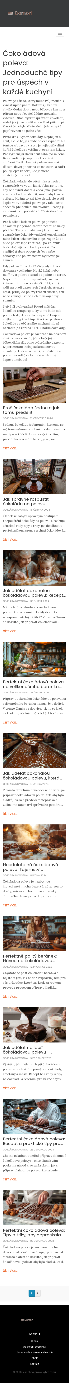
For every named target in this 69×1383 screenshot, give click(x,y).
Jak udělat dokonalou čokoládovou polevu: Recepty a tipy (34, 593)
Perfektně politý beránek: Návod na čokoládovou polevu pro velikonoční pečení (30, 958)
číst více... (10, 448)
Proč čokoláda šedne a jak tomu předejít (31, 410)
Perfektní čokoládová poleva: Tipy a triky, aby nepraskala (34, 1232)
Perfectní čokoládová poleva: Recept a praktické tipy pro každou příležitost (34, 1141)
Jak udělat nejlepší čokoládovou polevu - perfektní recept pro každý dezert (31, 1049)
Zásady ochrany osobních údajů (34, 1352)
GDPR (34, 1358)
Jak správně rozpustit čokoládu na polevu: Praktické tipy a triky (26, 501)
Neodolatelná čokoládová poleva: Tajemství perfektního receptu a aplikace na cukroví (30, 867)
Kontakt (34, 1363)
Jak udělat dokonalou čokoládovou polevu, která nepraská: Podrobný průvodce (31, 775)
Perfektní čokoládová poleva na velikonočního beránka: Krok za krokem (33, 684)
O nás (34, 1341)
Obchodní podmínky (34, 1346)
